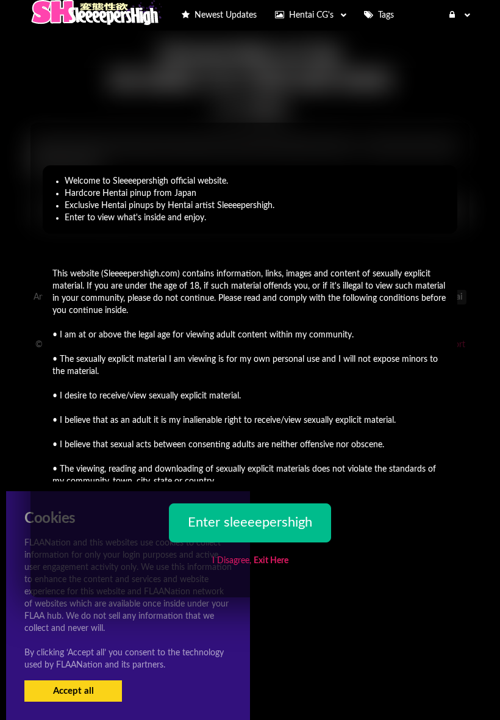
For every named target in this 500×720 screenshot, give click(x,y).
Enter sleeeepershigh (250, 522)
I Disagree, (250, 560)
